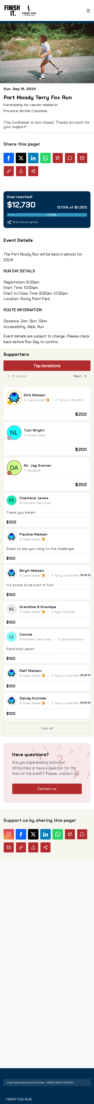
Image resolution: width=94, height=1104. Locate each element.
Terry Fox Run (18, 1099)
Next (78, 376)
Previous (19, 376)
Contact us (47, 788)
